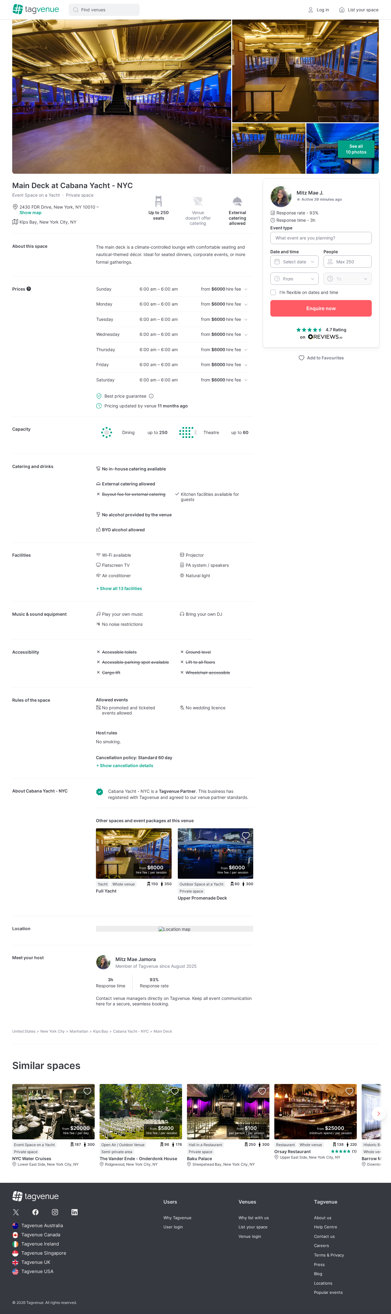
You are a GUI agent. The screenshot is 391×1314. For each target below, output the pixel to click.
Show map (31, 212)
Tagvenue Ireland (40, 1244)
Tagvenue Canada (40, 1235)
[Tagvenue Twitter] (16, 1212)
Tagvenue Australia (42, 1226)
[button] (104, 10)
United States (23, 1031)
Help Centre (325, 1227)
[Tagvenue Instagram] (55, 1212)
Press (319, 1264)
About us (322, 1218)
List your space (253, 1227)
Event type (281, 227)
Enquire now (321, 308)
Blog (318, 1273)
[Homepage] (36, 9)
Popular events (328, 1292)
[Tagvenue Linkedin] (74, 1212)
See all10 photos (356, 149)
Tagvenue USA (37, 1272)
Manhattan (79, 1031)
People (330, 251)
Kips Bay (100, 1031)
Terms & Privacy (329, 1255)
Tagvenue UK (35, 1262)
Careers (321, 1245)
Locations (323, 1283)
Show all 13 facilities (121, 588)
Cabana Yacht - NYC (47, 790)
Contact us (324, 1236)
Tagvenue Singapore (43, 1253)
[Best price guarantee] (151, 396)
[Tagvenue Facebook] (35, 1212)
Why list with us (254, 1218)
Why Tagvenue (177, 1218)
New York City (52, 1031)
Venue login (250, 1236)
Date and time (284, 251)
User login (173, 1227)
